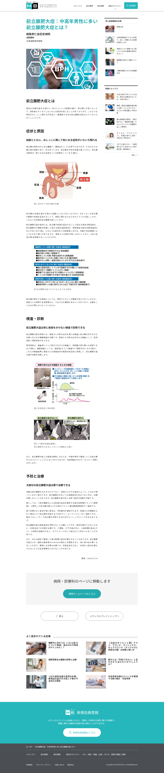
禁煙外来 (120, 27)
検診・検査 (92, 754)
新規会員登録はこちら (84, 732)
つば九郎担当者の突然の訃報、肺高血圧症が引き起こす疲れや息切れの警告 (63, 678)
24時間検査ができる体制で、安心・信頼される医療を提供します (127, 39)
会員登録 (132, 5)
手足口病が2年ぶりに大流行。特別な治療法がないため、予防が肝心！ (127, 96)
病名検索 (100, 6)
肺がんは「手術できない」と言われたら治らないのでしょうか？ (123, 662)
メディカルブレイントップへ (104, 616)
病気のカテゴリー (115, 6)
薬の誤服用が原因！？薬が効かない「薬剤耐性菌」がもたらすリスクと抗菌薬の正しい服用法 (127, 123)
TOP (30, 747)
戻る (61, 616)
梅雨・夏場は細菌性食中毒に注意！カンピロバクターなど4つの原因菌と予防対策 (127, 109)
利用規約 (29, 765)
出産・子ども (104, 754)
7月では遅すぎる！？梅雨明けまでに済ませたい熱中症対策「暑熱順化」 (127, 146)
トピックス (77, 6)
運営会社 (70, 765)
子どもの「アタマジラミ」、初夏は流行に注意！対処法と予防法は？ (127, 135)
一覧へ (133, 155)
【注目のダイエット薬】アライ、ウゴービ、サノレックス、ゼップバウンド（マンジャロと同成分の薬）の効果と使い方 (123, 646)
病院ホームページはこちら (82, 593)
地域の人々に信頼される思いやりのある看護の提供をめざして (127, 51)
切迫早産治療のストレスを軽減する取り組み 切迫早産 (123, 677)
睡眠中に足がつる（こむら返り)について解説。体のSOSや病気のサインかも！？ (63, 645)
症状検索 (89, 6)
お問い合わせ (59, 765)
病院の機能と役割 (118, 754)
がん (84, 754)
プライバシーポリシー (43, 765)
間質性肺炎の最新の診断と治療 (63, 659)
